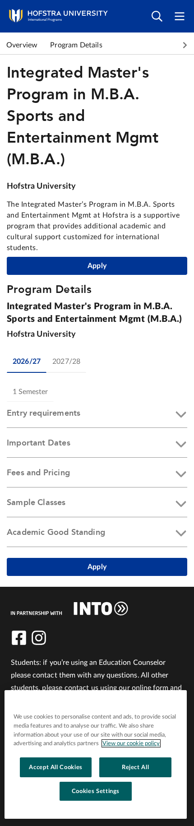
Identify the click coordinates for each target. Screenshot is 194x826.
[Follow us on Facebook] (19, 638)
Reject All (135, 767)
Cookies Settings (96, 791)
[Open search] (157, 16)
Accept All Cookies (56, 767)
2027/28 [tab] (66, 361)
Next (185, 45)
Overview (21, 45)
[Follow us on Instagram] (39, 638)
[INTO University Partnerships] (69, 608)
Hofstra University (41, 186)
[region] (96, 754)
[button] (97, 415)
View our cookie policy (131, 743)
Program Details (76, 45)
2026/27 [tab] (27, 361)
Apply (97, 265)
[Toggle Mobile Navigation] (179, 16)
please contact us (70, 687)
